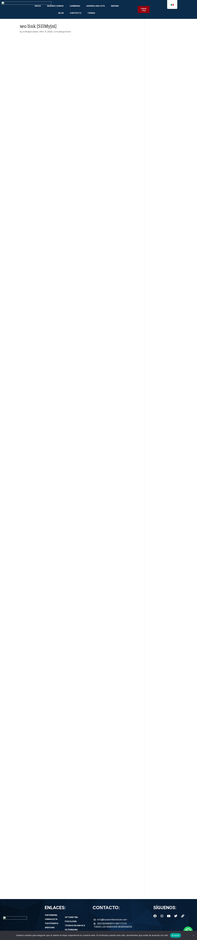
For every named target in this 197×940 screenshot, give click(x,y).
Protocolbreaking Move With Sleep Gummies (46, 293)
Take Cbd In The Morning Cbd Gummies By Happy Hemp (53, 340)
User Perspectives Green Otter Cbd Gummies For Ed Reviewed (56, 555)
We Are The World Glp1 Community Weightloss (47, 450)
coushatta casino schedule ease (38, 677)
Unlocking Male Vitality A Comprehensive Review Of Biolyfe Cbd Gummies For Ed (67, 540)
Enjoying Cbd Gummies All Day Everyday (43, 278)
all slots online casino (32, 767)
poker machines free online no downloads (44, 649)
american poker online (33, 614)
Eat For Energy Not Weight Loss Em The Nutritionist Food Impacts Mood (62, 426)
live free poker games (32, 845)
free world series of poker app (37, 610)
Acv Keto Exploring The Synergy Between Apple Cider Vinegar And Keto (61, 403)
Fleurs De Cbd (28, 262)
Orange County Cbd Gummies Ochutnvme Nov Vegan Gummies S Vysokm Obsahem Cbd (72, 305)
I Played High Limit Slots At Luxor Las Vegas (45, 188)
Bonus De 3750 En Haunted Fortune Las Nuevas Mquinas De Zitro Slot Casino (65, 176)
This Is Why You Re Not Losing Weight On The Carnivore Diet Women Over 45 (65, 442)
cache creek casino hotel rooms (38, 716)
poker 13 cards (28, 849)
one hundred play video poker (37, 638)
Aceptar (175, 935)
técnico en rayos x (75, 925)
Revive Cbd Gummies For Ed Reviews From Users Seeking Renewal (59, 489)
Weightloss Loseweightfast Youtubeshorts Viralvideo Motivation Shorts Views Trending (70, 383)
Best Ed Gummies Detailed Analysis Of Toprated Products (53, 559)
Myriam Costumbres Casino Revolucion (43, 156)
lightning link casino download (38, 106)
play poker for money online (36, 591)
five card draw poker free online (38, 109)
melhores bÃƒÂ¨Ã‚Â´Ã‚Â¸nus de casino (42, 645)
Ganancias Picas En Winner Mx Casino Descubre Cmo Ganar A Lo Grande (62, 239)
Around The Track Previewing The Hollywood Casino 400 (53, 160)
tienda (91, 13)
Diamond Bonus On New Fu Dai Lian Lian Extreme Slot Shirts (55, 180)
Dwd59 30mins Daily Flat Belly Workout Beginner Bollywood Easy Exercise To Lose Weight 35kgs (76, 430)
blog (61, 13)
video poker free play (32, 641)
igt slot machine (29, 133)
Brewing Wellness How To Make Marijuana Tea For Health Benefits (58, 254)
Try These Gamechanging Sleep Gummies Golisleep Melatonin (56, 301)
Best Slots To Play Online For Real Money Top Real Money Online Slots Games (65, 168)
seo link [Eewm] (29, 43)
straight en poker (30, 790)
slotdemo (25, 622)
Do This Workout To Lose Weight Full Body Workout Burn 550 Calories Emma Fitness (69, 477)
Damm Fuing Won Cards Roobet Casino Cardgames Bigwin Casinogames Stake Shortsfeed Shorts (77, 219)
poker (23, 763)
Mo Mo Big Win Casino (33, 164)
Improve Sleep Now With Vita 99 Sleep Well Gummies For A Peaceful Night (63, 289)
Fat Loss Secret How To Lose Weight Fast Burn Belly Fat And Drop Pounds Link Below (70, 391)
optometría (71, 917)
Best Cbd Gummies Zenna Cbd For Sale (43, 325)
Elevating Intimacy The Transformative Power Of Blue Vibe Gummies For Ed (64, 536)
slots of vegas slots (31, 810)
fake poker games (30, 833)
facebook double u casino (35, 685)
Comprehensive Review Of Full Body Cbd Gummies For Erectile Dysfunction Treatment (70, 571)
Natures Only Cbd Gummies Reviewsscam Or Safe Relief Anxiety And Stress (63, 317)
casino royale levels (31, 692)
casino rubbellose (30, 634)
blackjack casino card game (36, 626)
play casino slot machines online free (41, 55)
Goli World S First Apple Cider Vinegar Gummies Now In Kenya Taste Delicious (65, 372)
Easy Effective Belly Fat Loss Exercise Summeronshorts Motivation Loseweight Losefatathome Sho (77, 454)
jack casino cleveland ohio (35, 117)
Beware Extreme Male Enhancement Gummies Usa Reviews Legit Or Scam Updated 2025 (72, 563)
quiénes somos (55, 6)
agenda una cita (95, 6)
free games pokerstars (33, 587)
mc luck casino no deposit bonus (39, 724)
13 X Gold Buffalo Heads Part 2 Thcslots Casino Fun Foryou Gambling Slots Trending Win (71, 184)
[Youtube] (169, 916)
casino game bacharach (34, 125)
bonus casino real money (34, 751)
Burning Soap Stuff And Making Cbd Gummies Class (50, 297)
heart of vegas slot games (35, 771)
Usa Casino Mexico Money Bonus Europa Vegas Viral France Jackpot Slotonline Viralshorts (72, 227)
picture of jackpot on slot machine (40, 872)
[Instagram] (162, 916)
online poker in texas (32, 825)
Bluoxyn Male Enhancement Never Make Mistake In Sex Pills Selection (60, 544)
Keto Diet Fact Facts (32, 465)
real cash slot (27, 880)
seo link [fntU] (28, 51)
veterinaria (71, 929)
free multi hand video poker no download (44, 798)
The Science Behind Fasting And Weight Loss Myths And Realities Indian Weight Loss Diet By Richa (77, 458)
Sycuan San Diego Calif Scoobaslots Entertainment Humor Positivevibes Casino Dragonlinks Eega (76, 207)
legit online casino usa (33, 704)
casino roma (27, 794)
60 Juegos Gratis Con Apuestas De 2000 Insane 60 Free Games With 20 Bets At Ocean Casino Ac (76, 192)
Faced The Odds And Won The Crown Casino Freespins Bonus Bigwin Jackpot (65, 141)
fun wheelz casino (30, 821)
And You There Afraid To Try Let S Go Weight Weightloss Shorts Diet (59, 415)
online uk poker (29, 90)
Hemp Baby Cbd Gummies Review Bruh (43, 328)
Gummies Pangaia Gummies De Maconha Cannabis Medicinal (56, 258)
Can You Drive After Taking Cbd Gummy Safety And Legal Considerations (62, 309)
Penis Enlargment (30, 528)
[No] (193, 935)
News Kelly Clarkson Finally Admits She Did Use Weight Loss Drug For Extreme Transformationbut (77, 469)
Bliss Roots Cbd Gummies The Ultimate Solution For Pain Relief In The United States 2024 (72, 332)
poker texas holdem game (35, 598)
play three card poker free (35, 594)
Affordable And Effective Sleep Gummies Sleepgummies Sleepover (58, 286)
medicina (50, 927)
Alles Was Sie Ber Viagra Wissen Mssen (42, 512)
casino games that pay (33, 860)
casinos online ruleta (32, 739)
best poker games (30, 583)
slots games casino (31, 774)
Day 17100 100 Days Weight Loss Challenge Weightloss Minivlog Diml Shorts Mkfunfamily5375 (74, 473)
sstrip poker (27, 82)
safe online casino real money (37, 86)
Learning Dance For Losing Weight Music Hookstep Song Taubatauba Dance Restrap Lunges (74, 446)
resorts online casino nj (33, 735)
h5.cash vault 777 (30, 102)
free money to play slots (34, 876)
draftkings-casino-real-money (37, 575)
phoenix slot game (30, 700)
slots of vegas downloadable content (41, 806)
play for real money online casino (39, 688)
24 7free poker (28, 137)
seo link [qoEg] (28, 47)
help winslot (27, 818)
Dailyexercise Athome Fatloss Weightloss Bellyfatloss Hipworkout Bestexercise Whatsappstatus (76, 481)
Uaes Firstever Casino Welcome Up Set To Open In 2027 (52, 203)
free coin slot (27, 653)
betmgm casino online (33, 74)
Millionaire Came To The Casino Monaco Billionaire (49, 223)
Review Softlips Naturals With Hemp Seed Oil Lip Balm (51, 250)
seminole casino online (33, 708)
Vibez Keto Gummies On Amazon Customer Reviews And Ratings (58, 419)
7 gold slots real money (33, 121)
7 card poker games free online (38, 853)
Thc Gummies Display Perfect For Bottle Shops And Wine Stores (57, 321)
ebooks (115, 6)
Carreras (75, 6)
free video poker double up (35, 94)
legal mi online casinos (33, 759)
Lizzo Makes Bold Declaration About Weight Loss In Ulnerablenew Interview (64, 387)
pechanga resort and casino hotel (39, 857)
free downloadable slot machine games (43, 657)
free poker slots (29, 814)
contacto (75, 13)
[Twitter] (176, 916)
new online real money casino (37, 696)
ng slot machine (29, 98)
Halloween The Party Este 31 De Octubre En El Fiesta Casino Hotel (58, 215)
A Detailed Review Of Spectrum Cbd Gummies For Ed (51, 508)
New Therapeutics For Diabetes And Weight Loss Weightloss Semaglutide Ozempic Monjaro (73, 379)
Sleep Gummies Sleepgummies (38, 282)
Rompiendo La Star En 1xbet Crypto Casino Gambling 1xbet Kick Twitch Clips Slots (67, 246)
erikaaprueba (30, 31)
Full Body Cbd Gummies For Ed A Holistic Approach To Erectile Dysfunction (64, 501)
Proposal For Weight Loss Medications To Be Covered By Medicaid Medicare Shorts (68, 407)
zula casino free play (31, 829)
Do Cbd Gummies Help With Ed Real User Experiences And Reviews (59, 485)
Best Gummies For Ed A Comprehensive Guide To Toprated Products (60, 505)
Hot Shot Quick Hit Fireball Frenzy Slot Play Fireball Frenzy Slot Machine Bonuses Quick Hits (73, 211)
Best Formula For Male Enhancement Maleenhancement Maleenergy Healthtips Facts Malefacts (76, 567)
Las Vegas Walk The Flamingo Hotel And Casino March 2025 (55, 145)
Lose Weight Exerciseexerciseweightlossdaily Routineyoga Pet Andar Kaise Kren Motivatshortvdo (76, 375)
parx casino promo (31, 755)
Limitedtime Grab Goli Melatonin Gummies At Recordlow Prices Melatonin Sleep (66, 274)
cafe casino (26, 669)
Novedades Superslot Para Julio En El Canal (45, 242)
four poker (26, 665)
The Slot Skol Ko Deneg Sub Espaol (40, 196)
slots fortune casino (31, 630)
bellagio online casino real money (39, 747)
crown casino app (30, 681)
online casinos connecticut (35, 731)
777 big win (26, 743)
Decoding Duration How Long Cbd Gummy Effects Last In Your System (61, 344)
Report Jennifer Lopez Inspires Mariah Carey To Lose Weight (55, 461)
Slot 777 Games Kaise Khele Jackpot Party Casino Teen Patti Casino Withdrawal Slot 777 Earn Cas (76, 199)
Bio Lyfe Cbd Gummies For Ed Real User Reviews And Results (55, 516)
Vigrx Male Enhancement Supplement (42, 552)
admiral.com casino (31, 712)
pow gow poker (29, 727)
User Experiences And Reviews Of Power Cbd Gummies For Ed (56, 548)
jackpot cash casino (31, 59)
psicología (71, 921)
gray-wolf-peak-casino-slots (36, 579)
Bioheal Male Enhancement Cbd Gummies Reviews (50, 493)
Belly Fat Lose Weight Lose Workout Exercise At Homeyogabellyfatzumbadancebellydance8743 (75, 368)
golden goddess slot (31, 802)
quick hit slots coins (31, 661)
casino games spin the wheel (37, 868)
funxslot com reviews (32, 778)
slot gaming (27, 618)
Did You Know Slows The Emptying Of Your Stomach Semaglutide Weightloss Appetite (70, 422)
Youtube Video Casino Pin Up (37, 231)
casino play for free (31, 63)
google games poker (32, 841)
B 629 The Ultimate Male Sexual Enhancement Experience (53, 497)
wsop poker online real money (37, 602)
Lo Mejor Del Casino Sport (35, 235)
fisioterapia (51, 923)
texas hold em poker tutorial (36, 66)
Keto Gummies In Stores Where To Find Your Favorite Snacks (55, 411)
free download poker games (36, 837)
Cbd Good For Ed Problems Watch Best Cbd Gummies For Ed (56, 313)
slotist (23, 720)
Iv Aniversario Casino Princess (37, 149)
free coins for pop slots (33, 864)
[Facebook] (155, 916)
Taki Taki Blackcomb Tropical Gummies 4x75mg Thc (50, 336)
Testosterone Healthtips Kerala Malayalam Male (47, 532)
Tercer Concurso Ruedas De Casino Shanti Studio (48, 172)
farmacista (51, 919)
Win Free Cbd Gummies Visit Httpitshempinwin (47, 356)
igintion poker (28, 70)
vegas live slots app (31, 782)
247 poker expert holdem (34, 606)
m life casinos (28, 129)
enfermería (51, 915)
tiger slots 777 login (31, 78)
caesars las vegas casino (34, 673)
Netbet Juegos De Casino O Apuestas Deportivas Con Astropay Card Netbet (64, 153)
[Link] (183, 916)
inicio (38, 6)
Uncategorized (62, 31)
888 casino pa (28, 786)
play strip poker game (32, 113)
